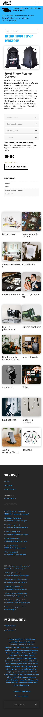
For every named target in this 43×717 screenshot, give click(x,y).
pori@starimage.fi (19, 569)
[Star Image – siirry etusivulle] (7, 3)
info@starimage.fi (10, 498)
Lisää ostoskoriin (16, 166)
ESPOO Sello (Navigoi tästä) (13, 518)
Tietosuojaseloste (21, 696)
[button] (35, 50)
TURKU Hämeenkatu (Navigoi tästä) (15, 593)
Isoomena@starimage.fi (21, 514)
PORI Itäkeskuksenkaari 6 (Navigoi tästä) (17, 566)
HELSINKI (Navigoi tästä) (12, 525)
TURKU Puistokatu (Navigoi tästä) (14, 600)
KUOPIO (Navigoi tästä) (11, 538)
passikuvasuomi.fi (10, 630)
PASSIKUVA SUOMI (10, 626)
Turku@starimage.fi (20, 582)
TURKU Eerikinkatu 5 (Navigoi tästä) (15, 579)
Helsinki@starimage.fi (21, 527)
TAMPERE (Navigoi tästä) (12, 573)
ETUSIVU (7, 481)
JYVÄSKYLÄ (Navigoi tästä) (12, 532)
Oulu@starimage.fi (20, 555)
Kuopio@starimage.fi (20, 541)
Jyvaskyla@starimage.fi (21, 534)
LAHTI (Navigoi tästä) (11, 545)
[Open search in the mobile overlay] (21, 31)
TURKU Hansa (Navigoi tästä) (13, 586)
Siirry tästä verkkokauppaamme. (15, 15)
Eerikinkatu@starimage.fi (22, 603)
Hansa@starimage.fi (20, 589)
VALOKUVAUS (8, 485)
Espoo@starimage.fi (20, 521)
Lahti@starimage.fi (20, 548)
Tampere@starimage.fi (21, 576)
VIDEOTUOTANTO (10, 489)
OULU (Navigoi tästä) (11, 552)
